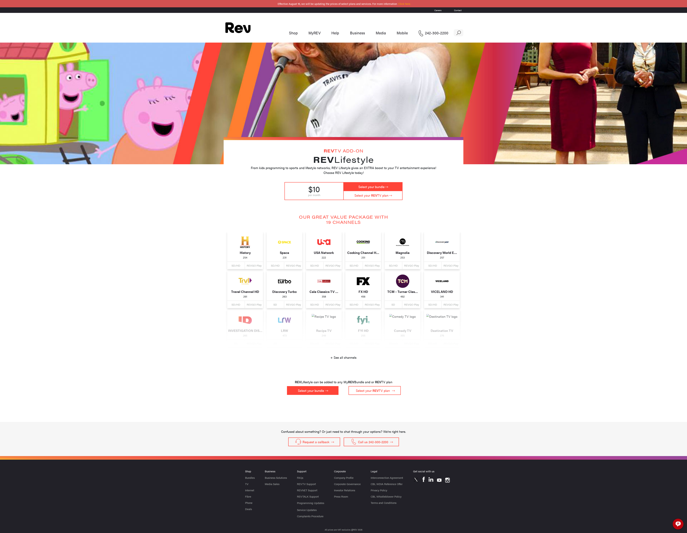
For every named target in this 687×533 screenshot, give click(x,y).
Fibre (248, 496)
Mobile (402, 32)
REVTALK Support (308, 496)
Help (335, 32)
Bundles (250, 478)
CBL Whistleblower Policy (386, 496)
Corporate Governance (347, 484)
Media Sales (272, 484)
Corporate (340, 471)
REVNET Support (307, 490)
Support (301, 471)
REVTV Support (306, 484)
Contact (458, 10)
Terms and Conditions (383, 503)
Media (381, 32)
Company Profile (344, 478)
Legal (374, 471)
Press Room (341, 496)
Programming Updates (310, 503)
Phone (248, 503)
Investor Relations (344, 490)
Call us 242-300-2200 (373, 442)
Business (357, 32)
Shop (293, 32)
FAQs (300, 478)
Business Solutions (276, 478)
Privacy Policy (379, 490)
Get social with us (423, 471)
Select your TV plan (371, 195)
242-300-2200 (436, 32)
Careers (438, 10)
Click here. (404, 4)
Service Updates (307, 510)
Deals (248, 509)
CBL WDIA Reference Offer (387, 484)
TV (247, 484)
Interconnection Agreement (387, 478)
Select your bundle (371, 186)
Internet (249, 490)
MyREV (314, 32)
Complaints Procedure (310, 516)
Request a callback (316, 442)
